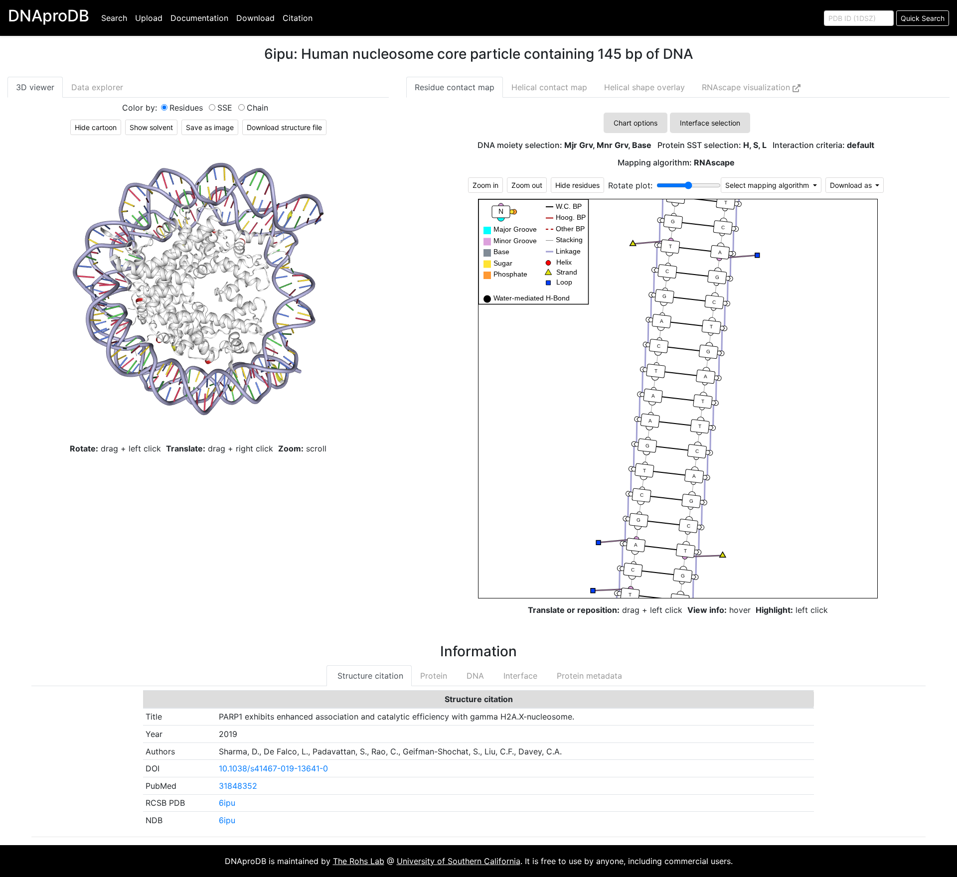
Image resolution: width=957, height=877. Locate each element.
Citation (298, 18)
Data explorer (97, 87)
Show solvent (151, 127)
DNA (474, 676)
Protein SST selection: (712, 145)
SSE (224, 108)
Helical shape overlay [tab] (644, 87)
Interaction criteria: (823, 145)
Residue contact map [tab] (454, 87)
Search (114, 18)
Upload (148, 18)
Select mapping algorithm (768, 185)
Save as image (210, 127)
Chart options (635, 123)
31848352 (238, 786)
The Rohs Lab (358, 861)
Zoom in (485, 185)
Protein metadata (588, 676)
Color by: (139, 108)
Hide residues (577, 185)
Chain (257, 108)
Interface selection (710, 123)
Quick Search (923, 18)
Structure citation (369, 676)
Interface (519, 676)
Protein (433, 676)
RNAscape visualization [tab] (747, 87)
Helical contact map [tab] (549, 87)
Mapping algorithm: (676, 162)
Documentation (199, 18)
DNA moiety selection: (564, 145)
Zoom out (526, 185)
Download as (852, 185)
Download (255, 18)
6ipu (227, 803)
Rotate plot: (630, 185)
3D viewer (35, 87)
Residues (186, 108)
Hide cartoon (96, 127)
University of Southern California (458, 861)
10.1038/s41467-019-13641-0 (273, 768)
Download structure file (284, 127)
